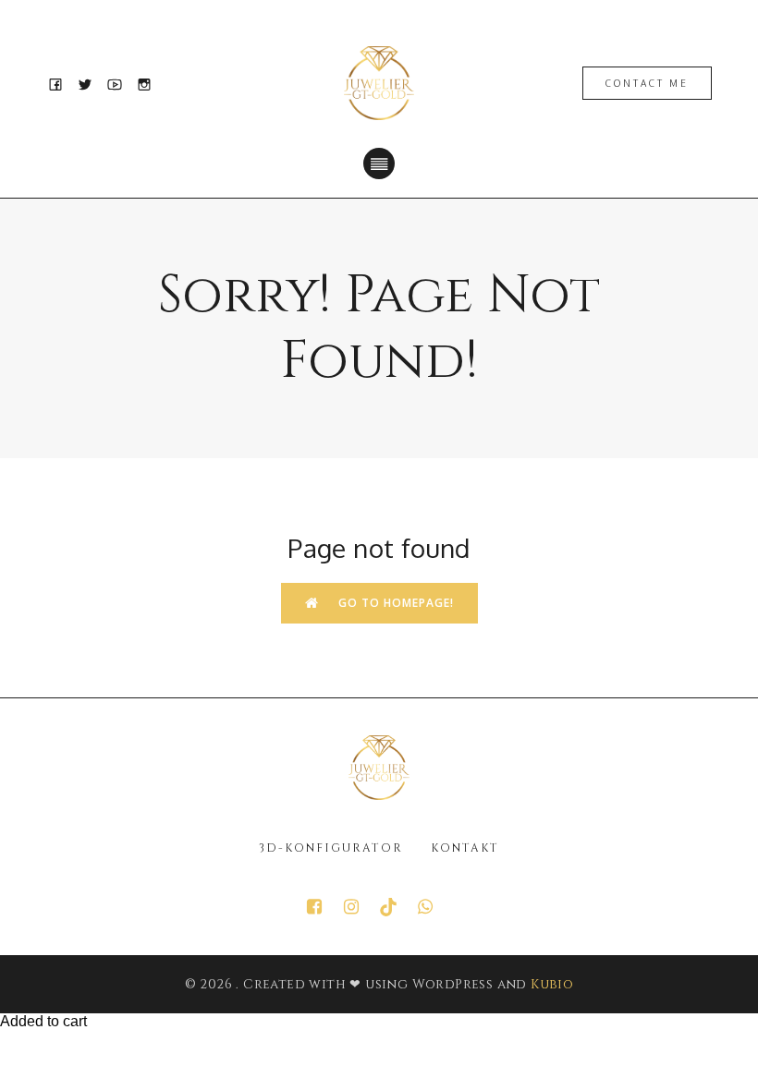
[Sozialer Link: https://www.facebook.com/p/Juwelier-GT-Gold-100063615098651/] (323, 907)
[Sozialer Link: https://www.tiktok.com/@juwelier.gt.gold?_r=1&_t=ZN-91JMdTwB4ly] (397, 907)
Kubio (552, 984)
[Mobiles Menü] (379, 163)
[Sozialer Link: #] (61, 83)
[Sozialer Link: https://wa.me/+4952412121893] (434, 907)
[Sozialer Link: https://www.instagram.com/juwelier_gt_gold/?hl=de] (360, 907)
